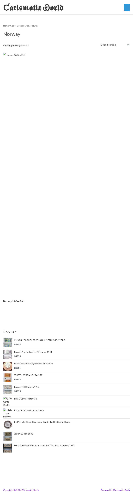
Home (6, 26)
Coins (12, 26)
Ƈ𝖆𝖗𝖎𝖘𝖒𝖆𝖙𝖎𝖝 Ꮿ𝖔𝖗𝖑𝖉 (33, 7)
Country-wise (23, 26)
